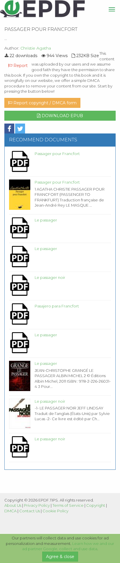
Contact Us (29, 511)
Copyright (95, 505)
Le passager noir (50, 277)
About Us (12, 505)
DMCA (10, 511)
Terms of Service (68, 505)
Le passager (46, 220)
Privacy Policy (37, 505)
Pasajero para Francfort (57, 306)
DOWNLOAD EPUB (61, 115)
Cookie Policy (55, 511)
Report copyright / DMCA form (44, 102)
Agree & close (60, 556)
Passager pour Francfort (57, 153)
